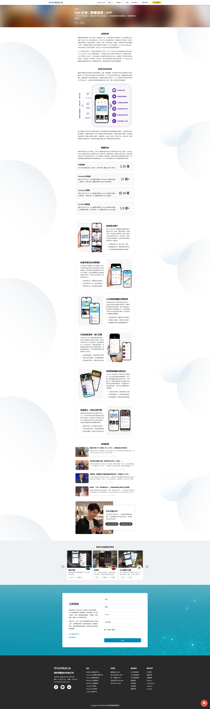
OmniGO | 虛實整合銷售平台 (94, 675)
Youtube (149, 689)
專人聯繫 (156, 2)
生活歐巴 (133, 686)
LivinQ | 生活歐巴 (91, 686)
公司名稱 (107, 622)
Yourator (149, 686)
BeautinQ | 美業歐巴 (92, 680)
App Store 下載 (111, 524)
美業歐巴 (133, 680)
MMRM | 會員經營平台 (92, 672)
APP (76, 23)
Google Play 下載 (126, 524)
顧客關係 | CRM (115, 672)
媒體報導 (149, 678)
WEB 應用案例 (135, 678)
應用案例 (76, 9)
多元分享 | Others (116, 683)
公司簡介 (149, 672)
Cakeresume (150, 683)
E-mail (106, 614)
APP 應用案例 (135, 672)
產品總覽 (72, 637)
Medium (149, 680)
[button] (63, 566)
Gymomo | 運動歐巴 (92, 683)
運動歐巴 (133, 689)
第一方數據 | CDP (116, 678)
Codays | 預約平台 (91, 692)
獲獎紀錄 (149, 675)
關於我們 (145, 2)
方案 (127, 2)
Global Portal (101, 2)
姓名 (106, 599)
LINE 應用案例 (135, 675)
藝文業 (82, 23)
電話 (106, 607)
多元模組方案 (73, 634)
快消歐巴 (133, 683)
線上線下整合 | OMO (117, 675)
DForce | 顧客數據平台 (93, 678)
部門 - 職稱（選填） (110, 630)
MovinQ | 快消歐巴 (91, 689)
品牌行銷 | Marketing (117, 680)
